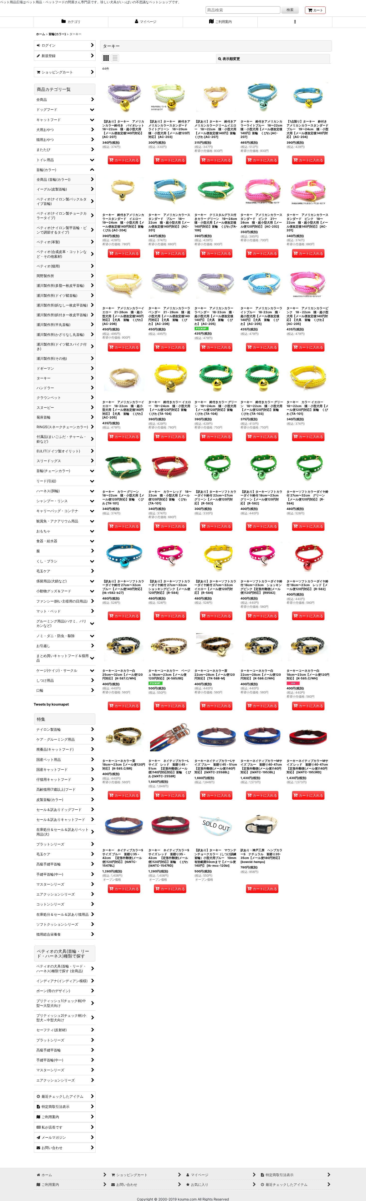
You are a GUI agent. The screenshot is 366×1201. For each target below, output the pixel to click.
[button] (295, 22)
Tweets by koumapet (51, 704)
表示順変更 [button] (231, 59)
